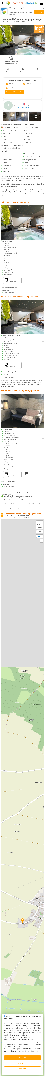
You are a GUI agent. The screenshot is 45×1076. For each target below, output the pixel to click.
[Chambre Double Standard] (22, 334)
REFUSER (22, 1068)
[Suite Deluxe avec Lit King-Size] (22, 427)
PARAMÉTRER (22, 1063)
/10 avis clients (41, 28)
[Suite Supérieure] (22, 239)
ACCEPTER (22, 1057)
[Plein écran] (41, 540)
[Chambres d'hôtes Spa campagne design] (22, 55)
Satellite (40, 527)
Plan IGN (39, 524)
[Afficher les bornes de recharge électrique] (40, 536)
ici (37, 1051)
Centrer (40, 531)
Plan (40, 522)
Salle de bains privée (9, 287)
